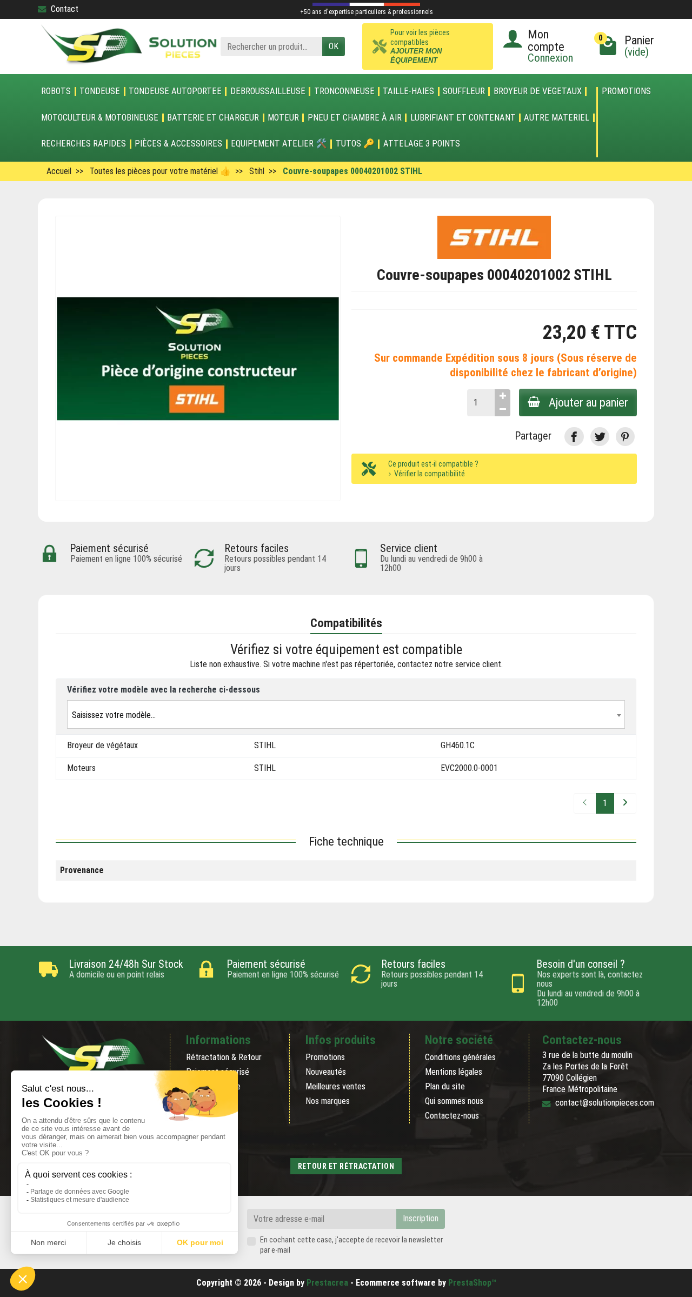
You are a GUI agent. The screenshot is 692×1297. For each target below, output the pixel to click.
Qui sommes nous (454, 1101)
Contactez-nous (452, 1115)
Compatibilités (346, 623)
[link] (573, 436)
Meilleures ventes (335, 1086)
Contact (64, 9)
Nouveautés (325, 1072)
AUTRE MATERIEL (556, 118)
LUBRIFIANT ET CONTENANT (463, 118)
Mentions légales (453, 1072)
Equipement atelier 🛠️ (279, 143)
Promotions (626, 91)
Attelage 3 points (421, 143)
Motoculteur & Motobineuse (99, 118)
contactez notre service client (449, 664)
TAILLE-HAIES (408, 91)
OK (333, 46)
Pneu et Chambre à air (355, 118)
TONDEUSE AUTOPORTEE (175, 91)
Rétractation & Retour (224, 1057)
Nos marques (327, 1101)
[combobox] (346, 714)
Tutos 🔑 (355, 143)
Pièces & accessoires (178, 143)
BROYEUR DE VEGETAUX (538, 91)
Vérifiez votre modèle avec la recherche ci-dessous (163, 689)
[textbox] (346, 715)
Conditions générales (460, 1057)
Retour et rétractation (346, 1166)
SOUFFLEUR (464, 91)
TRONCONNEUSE (344, 91)
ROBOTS (56, 91)
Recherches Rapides (83, 143)
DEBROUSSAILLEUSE (267, 91)
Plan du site (445, 1086)
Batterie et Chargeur (213, 118)
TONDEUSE (99, 91)
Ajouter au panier (588, 402)
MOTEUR (283, 118)
